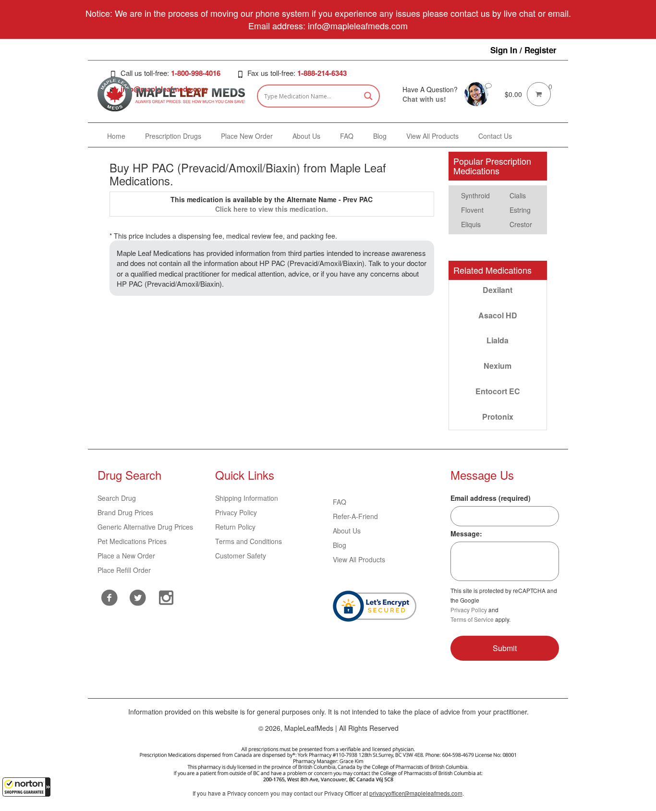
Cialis (518, 195)
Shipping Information (246, 498)
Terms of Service (472, 619)
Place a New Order (126, 555)
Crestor (521, 224)
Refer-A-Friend (355, 516)
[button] (26, 787)
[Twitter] (137, 596)
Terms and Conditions (248, 541)
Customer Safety (240, 555)
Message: (466, 533)
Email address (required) (490, 498)
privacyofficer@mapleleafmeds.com (415, 793)
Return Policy (235, 527)
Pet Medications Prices (132, 541)
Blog (339, 545)
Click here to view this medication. (271, 209)
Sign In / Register (523, 50)
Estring (520, 210)
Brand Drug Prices (125, 512)
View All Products (359, 559)
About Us (347, 530)
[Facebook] (109, 597)
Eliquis (471, 224)
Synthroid (475, 195)
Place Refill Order (124, 570)
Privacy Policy (236, 512)
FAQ (339, 502)
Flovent (472, 210)
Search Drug (116, 498)
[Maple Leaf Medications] (476, 93)
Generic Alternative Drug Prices (145, 527)
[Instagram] (166, 596)
